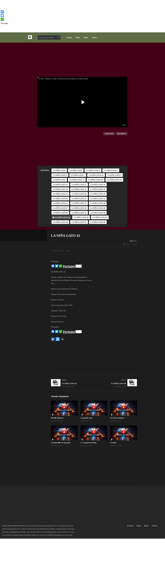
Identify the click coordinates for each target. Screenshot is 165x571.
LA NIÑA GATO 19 (97, 185)
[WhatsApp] (4, 19)
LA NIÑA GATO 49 (97, 222)
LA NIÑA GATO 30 (60, 199)
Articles (69, 37)
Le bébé (113, 443)
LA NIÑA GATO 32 (97, 199)
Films (78, 37)
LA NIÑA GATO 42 (97, 213)
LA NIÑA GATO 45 (99, 217)
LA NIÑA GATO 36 (97, 203)
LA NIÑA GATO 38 (79, 208)
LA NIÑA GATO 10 (96, 175)
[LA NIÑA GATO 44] (116, 383)
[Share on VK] (62, 339)
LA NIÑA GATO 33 (60, 203)
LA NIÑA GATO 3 (93, 170)
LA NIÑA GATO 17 (79, 185)
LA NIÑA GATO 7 (78, 175)
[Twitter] (4, 16)
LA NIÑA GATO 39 (97, 208)
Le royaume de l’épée (88, 443)
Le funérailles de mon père (61, 443)
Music (86, 37)
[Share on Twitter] (58, 339)
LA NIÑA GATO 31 (79, 199)
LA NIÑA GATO (59, 170)
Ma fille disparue (57, 418)
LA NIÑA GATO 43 (62, 217)
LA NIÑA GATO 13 (95, 180)
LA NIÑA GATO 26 (97, 189)
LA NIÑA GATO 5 (111, 170)
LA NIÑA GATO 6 (60, 175)
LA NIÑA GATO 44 (81, 217)
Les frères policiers (117, 418)
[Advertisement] (82, 16)
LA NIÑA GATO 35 (79, 203)
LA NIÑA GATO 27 (60, 194)
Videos (94, 37)
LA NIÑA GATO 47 (79, 222)
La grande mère (86, 418)
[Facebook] (4, 12)
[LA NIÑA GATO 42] (71, 383)
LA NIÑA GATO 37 (60, 208)
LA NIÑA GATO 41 (79, 213)
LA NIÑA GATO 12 (77, 180)
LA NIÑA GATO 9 (114, 175)
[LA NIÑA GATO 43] (64, 408)
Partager (69, 266)
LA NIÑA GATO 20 (60, 189)
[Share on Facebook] (53, 339)
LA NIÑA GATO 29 (97, 194)
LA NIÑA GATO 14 (114, 180)
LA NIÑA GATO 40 (60, 213)
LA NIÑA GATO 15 (60, 185)
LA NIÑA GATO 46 (60, 222)
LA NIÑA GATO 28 (79, 194)
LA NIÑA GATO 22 (79, 189)
